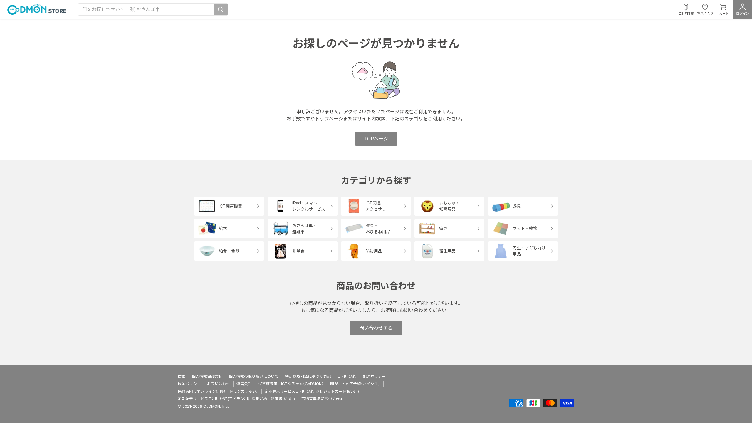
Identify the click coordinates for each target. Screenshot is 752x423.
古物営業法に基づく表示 (322, 398)
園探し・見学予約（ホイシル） (355, 383)
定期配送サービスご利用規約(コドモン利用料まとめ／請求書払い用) (236, 398)
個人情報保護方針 (207, 376)
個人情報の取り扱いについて (253, 376)
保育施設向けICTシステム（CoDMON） (291, 383)
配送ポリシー (374, 376)
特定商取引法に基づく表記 (308, 376)
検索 (181, 376)
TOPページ (376, 139)
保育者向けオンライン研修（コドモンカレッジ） (218, 391)
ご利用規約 (346, 376)
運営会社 (244, 383)
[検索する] (221, 9)
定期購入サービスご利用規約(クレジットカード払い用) (312, 391)
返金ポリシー (189, 383)
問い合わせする (376, 328)
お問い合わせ (218, 383)
